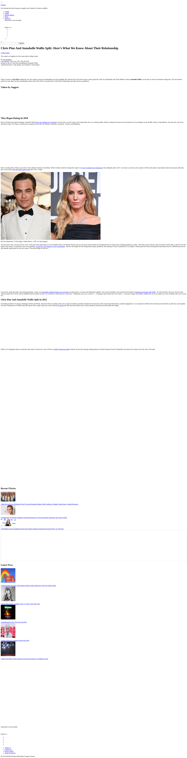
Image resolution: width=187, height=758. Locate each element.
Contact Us (8, 749)
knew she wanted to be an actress (46, 122)
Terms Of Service (10, 753)
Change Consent (29, 756)
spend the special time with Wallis (145, 292)
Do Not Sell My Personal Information (12, 756)
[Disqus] (93, 376)
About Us (8, 748)
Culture (3, 53)
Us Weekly (60, 305)
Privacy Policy (9, 751)
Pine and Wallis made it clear (21, 169)
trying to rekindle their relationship (92, 168)
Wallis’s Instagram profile (62, 349)
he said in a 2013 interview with (50, 246)
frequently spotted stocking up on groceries (55, 292)
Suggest (3, 5)
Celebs (7, 53)
